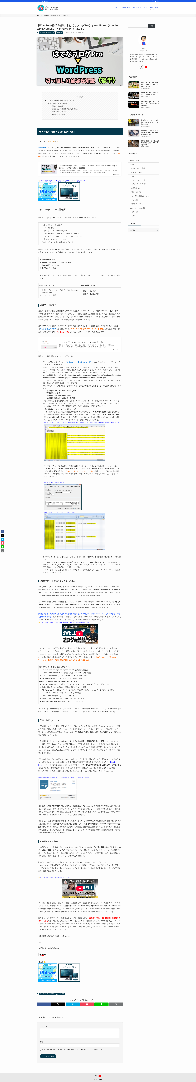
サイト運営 (59, 32)
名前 (41, 1042)
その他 (133, 216)
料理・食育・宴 (136, 192)
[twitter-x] (152, 1)
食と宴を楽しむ (135, 188)
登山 (132, 164)
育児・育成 (134, 212)
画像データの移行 (58, 106)
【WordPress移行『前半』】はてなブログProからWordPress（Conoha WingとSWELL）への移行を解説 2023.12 (88, 167)
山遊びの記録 (134, 160)
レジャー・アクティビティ (139, 180)
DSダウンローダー (85, 362)
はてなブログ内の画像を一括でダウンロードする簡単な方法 (81, 342)
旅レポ (133, 176)
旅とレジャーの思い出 (137, 172)
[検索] (158, 1)
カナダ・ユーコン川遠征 (138, 184)
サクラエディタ (71, 362)
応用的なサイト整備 (58, 114)
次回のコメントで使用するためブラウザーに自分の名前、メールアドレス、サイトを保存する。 (73, 1049)
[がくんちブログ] (56, 8)
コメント (44, 1026)
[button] (44, 1004)
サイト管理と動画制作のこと (47, 32)
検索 (151, 26)
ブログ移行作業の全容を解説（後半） (61, 100)
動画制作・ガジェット (138, 204)
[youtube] (155, 1)
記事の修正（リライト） (60, 111)
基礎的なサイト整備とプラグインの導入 (65, 109)
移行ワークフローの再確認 (58, 103)
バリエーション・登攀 (138, 168)
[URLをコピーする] (116, 1004)
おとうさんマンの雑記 (137, 208)
